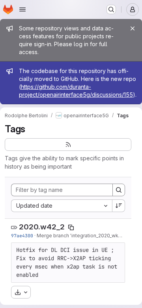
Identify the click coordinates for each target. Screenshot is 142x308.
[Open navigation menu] (22, 9)
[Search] (118, 190)
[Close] (132, 28)
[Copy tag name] (71, 227)
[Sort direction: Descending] (118, 205)
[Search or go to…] (111, 9)
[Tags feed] (68, 144)
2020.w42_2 (42, 226)
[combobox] (61, 205)
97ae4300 (22, 236)
